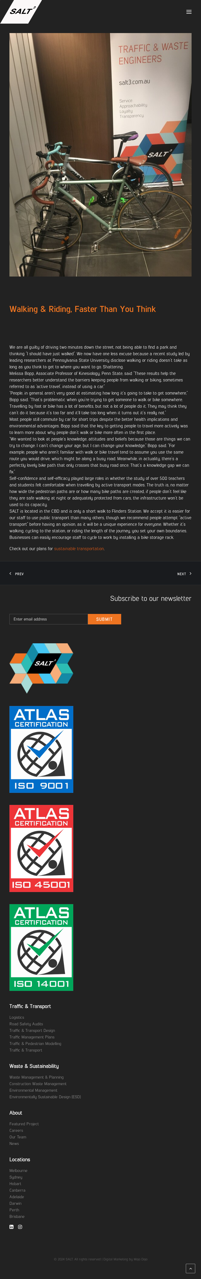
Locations (19, 1159)
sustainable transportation (79, 548)
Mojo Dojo (140, 1259)
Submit (104, 619)
